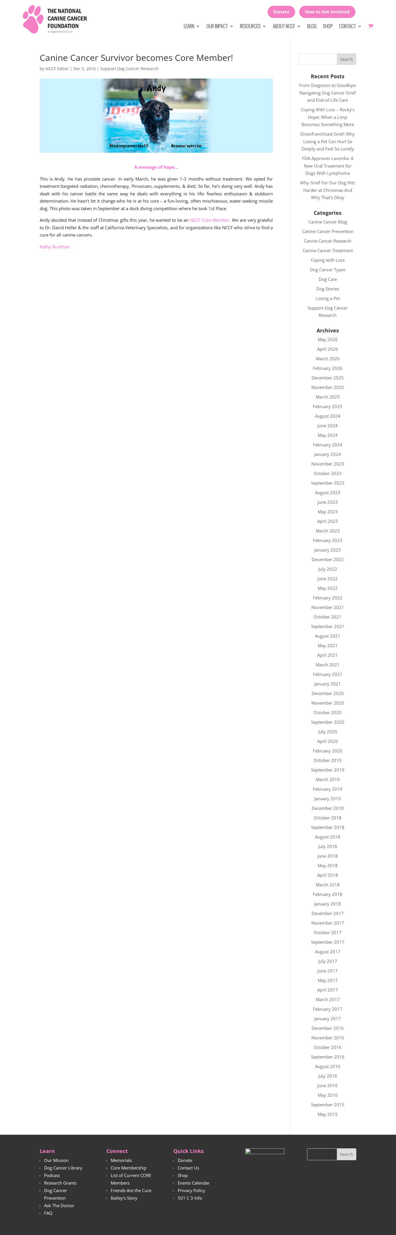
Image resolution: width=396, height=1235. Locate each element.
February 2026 (327, 368)
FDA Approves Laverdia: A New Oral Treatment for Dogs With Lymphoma (327, 165)
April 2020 (327, 741)
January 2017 (327, 1018)
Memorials (121, 1160)
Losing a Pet (328, 298)
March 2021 (328, 664)
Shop (328, 26)
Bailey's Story (124, 1198)
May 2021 (328, 645)
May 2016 (328, 1095)
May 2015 (328, 1114)
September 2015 (327, 1104)
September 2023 (327, 483)
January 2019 (327, 798)
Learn (189, 26)
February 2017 (327, 1009)
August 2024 (327, 416)
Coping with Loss (328, 260)
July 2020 (327, 731)
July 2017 (327, 961)
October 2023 (327, 473)
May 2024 (328, 435)
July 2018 (327, 846)
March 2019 (328, 779)
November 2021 (327, 607)
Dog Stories (327, 289)
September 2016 (327, 1057)
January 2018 (327, 904)
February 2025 (327, 406)
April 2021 (327, 655)
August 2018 (327, 837)
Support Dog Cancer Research (129, 68)
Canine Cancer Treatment (328, 250)
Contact (347, 26)
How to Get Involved (327, 11)
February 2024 (327, 445)
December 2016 (328, 1028)
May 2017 (328, 980)
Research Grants (60, 1183)
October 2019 (327, 760)
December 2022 (328, 559)
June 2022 (327, 578)
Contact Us (188, 1168)
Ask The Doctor (59, 1205)
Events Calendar (194, 1183)
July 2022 (327, 569)
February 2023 (327, 540)
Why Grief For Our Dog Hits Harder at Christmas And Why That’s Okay (327, 190)
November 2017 (327, 923)
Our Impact (217, 26)
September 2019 (327, 770)
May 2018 (328, 865)
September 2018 (327, 827)
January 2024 (327, 454)
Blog (312, 26)
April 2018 (327, 875)
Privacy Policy (191, 1190)
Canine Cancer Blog (327, 222)
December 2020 (328, 693)
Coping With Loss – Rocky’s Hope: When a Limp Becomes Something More (328, 117)
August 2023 (327, 492)
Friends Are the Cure (131, 1190)
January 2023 (327, 550)
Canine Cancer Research (327, 241)
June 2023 (327, 502)
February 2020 (327, 751)
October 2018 (327, 818)
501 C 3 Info (190, 1198)
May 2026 (328, 339)
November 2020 (327, 703)
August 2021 (327, 636)
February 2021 (327, 674)
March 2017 (328, 999)
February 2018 (327, 894)
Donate (281, 11)
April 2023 (327, 521)
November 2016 (327, 1038)
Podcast (52, 1175)
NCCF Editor (57, 68)
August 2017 (327, 951)
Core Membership (128, 1168)
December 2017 (328, 913)
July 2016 (327, 1076)
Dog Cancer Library (63, 1168)
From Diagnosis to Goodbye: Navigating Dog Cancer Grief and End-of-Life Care (327, 92)
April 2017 (327, 990)
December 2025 (328, 378)
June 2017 (327, 971)
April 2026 (327, 349)
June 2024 (327, 425)
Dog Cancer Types (328, 269)
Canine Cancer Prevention (327, 231)
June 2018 (327, 856)
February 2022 (327, 598)
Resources (250, 26)
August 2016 (327, 1066)
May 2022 (328, 588)
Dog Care (328, 279)
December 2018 (328, 808)
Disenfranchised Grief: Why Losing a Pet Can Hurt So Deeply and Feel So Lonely (327, 141)
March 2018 (328, 884)
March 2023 (328, 531)
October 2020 (327, 712)
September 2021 (327, 626)
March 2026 (328, 358)
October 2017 (327, 932)
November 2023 (327, 464)
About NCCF (284, 26)
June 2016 (327, 1085)
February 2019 (327, 789)
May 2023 (328, 511)
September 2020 (327, 722)
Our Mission (56, 1160)
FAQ (48, 1213)
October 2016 (327, 1047)
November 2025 (327, 387)
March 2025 (328, 397)
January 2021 (327, 684)
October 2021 (327, 617)
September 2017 (327, 942)
